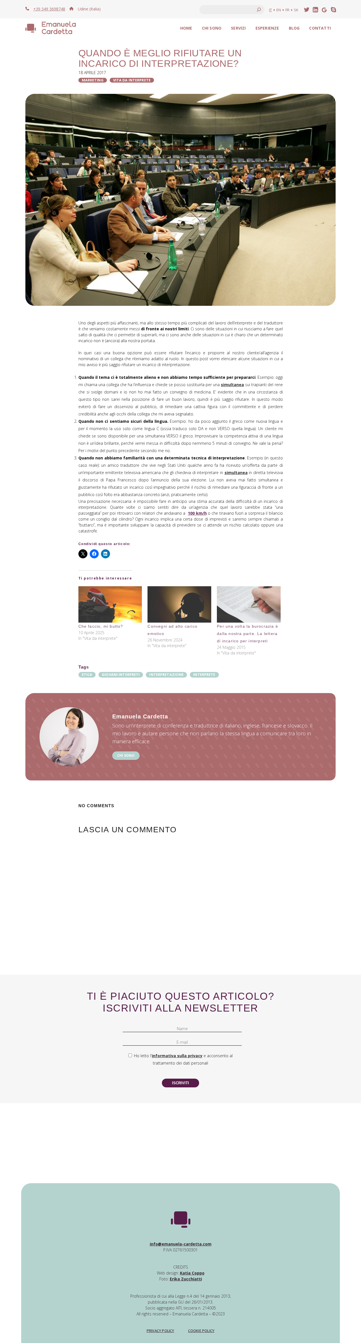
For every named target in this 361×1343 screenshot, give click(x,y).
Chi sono (126, 755)
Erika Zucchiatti (186, 1279)
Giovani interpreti (121, 674)
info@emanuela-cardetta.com (181, 1244)
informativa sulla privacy (177, 1055)
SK (296, 9)
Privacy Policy (160, 1330)
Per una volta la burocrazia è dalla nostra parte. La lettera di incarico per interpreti (247, 633)
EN (278, 9)
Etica (87, 674)
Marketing (93, 80)
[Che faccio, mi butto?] (110, 604)
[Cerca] (259, 9)
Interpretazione (166, 674)
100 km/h (197, 513)
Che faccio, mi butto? (100, 626)
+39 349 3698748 (49, 9)
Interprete (204, 674)
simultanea (232, 384)
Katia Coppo (192, 1273)
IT (270, 9)
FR (287, 9)
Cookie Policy (201, 1330)
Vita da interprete (132, 80)
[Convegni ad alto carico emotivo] (179, 604)
